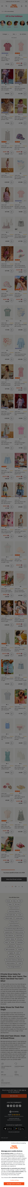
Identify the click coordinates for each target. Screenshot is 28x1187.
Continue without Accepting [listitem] (18, 1143)
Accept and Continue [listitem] (14, 1184)
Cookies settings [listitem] (14, 1180)
